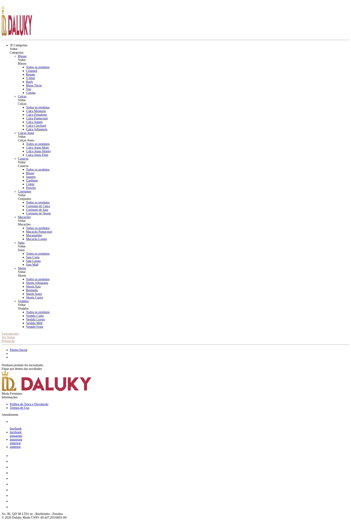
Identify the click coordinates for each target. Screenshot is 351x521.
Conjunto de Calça (38, 206)
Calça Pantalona (36, 114)
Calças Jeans (26, 133)
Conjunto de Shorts (38, 213)
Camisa (31, 92)
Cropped (31, 71)
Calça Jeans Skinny (38, 151)
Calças (22, 96)
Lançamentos (10, 333)
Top (28, 89)
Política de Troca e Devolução (29, 404)
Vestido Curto (35, 315)
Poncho (31, 188)
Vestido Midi (34, 323)
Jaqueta (31, 177)
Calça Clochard (36, 125)
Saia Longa (33, 261)
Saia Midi (32, 264)
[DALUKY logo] (17, 34)
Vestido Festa (34, 326)
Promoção (8, 341)
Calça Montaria (36, 111)
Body (29, 81)
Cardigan (32, 180)
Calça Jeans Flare (37, 155)
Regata (30, 74)
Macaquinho (34, 235)
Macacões (24, 217)
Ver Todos (8, 337)
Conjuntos (24, 191)
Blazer (30, 173)
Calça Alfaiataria (36, 129)
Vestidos (23, 301)
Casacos (23, 158)
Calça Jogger (34, 122)
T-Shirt (30, 78)
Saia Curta (32, 257)
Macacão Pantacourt (39, 231)
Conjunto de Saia (37, 209)
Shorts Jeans (34, 294)
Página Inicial (18, 350)
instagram (16, 436)
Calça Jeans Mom (37, 147)
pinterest (15, 443)
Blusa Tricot (34, 85)
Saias (21, 242)
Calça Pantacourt (37, 118)
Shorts (22, 268)
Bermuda (32, 290)
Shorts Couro (34, 297)
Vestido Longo (35, 319)
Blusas (22, 56)
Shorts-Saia (33, 286)
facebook (16, 428)
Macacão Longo (36, 239)
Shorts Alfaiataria (37, 283)
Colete (30, 184)
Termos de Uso (19, 407)
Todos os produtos (38, 67)
